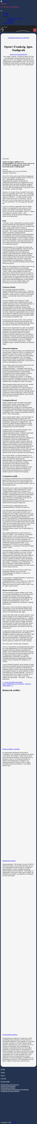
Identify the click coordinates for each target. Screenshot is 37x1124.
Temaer (6, 15)
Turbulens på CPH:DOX (22, 38)
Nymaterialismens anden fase (10, 1034)
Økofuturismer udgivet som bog (10, 1084)
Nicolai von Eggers (15, 54)
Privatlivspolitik (5, 1081)
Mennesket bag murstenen (9, 860)
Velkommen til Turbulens (15, 18)
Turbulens (3, 3)
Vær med (10, 21)
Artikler (6, 13)
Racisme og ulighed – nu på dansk (11, 749)
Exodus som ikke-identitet (8, 1086)
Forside (3, 1069)
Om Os (3, 1075)
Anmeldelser (11, 38)
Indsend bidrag (8, 23)
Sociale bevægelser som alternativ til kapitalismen (15, 1089)
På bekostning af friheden (8, 1088)
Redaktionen (11, 20)
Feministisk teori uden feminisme (10, 1091)
